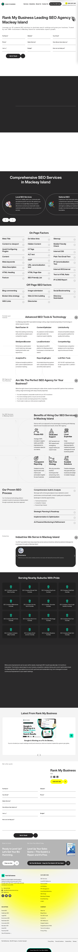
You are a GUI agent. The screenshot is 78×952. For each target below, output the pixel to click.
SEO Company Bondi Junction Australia (29, 633)
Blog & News (44, 913)
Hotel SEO (4, 928)
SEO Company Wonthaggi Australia (48, 619)
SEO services (32, 117)
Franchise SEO (5, 930)
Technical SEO (44, 883)
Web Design (43, 893)
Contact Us (45, 4)
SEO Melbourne (44, 920)
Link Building (43, 886)
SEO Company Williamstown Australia (11, 605)
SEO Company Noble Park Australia (67, 633)
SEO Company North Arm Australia (29, 619)
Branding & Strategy (45, 896)
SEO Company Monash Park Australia (29, 591)
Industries (32, 4)
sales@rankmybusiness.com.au (69, 5)
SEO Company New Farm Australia (67, 619)
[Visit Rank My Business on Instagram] (51, 777)
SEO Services (44, 878)
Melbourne (6, 892)
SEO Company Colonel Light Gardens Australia (67, 605)
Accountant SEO (5, 923)
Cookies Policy (68, 941)
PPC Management (45, 888)
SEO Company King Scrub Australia (48, 591)
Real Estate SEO (5, 920)
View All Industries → (7, 933)
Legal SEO (4, 915)
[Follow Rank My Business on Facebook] (6, 895)
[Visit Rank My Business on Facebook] (54, 777)
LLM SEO (72, 364)
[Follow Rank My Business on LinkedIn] (10, 895)
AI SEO (42, 901)
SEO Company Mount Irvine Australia (11, 619)
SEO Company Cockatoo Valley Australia (10, 633)
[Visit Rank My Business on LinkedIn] (57, 777)
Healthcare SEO (5, 913)
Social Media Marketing (46, 891)
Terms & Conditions (45, 928)
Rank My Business (5, 940)
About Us (38, 4)
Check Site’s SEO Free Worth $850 (39, 950)
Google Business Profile (46, 925)
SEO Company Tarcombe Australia (48, 605)
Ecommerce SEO (6, 918)
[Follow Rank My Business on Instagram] (3, 895)
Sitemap (74, 941)
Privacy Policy (44, 930)
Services (26, 4)
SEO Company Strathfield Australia (67, 591)
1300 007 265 (72, 3)
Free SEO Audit (44, 915)
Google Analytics (44, 923)
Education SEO (5, 925)
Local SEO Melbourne (46, 881)
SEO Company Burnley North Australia (30, 605)
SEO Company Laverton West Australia (11, 591)
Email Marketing (44, 898)
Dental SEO (4, 910)
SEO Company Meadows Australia (48, 633)
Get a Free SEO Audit (55, 3)
